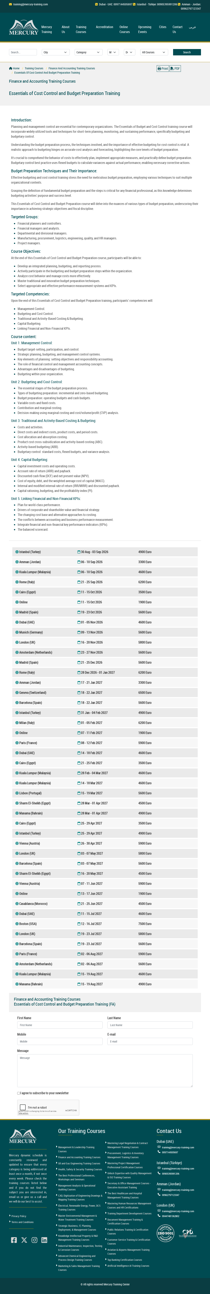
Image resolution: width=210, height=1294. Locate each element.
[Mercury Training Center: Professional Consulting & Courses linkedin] (44, 1240)
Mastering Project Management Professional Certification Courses (125, 1165)
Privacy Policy (18, 1216)
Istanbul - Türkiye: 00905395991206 (157, 4)
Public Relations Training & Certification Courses (127, 1232)
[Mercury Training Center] (23, 1136)
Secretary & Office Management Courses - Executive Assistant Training (129, 1185)
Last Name (114, 1018)
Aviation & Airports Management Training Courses (128, 1252)
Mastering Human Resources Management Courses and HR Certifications (129, 1205)
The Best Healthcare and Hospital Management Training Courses (124, 1195)
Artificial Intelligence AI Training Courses (128, 1266)
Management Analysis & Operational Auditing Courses (76, 1187)
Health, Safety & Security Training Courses (80, 1169)
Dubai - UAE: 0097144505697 (115, 4)
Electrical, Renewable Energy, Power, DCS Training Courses (79, 1208)
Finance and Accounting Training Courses (79, 1157)
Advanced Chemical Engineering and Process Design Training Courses (76, 1258)
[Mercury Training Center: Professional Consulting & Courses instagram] (34, 1240)
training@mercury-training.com (30, 4)
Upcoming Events (144, 29)
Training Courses (81, 29)
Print (164, 68)
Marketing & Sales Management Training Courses (79, 1268)
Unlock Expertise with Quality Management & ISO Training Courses (129, 1175)
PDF (177, 68)
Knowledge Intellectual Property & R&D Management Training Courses (78, 1238)
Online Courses (125, 29)
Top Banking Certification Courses (124, 1260)
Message (23, 1050)
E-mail (111, 1034)
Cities (162, 27)
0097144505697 (170, 1152)
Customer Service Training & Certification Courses (128, 1242)
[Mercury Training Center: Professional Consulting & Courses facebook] (14, 1240)
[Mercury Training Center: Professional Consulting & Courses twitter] (24, 1240)
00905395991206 (170, 1173)
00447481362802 (170, 1216)
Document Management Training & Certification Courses (125, 1221)
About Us (66, 29)
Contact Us (178, 29)
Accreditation (104, 27)
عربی (192, 27)
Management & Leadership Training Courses (76, 1149)
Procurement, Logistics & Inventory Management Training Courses (125, 1155)
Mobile (21, 1034)
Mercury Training (46, 29)
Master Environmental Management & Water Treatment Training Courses (77, 1218)
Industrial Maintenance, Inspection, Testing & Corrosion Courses (80, 1248)
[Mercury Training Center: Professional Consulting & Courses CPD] (187, 1233)
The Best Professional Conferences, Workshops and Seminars (76, 1177)
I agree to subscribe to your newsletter (44, 1093)
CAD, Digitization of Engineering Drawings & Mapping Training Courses (80, 1197)
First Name (24, 1018)
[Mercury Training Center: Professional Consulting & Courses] (24, 26)
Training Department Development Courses (129, 1213)
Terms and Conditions (22, 1222)
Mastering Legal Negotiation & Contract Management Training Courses (127, 1145)
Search (187, 52)
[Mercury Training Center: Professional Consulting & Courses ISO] (165, 1233)
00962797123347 (170, 1195)
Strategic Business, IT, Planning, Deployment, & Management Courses (77, 1228)
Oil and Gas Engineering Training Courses (79, 1163)
